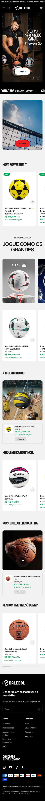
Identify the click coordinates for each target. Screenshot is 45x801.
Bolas (27, 723)
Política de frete (25, 794)
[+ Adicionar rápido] (32, 202)
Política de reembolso (10, 791)
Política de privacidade (29, 791)
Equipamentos (30, 728)
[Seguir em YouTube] (10, 767)
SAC (4, 746)
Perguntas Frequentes (7, 740)
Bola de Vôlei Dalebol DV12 (15, 496)
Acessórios (29, 732)
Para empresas (8, 728)
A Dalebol (6, 723)
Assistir (22, 144)
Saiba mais (22, 71)
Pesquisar (29, 736)
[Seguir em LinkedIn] (23, 767)
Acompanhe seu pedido (9, 733)
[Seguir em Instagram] (4, 767)
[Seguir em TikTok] (17, 767)
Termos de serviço (9, 794)
